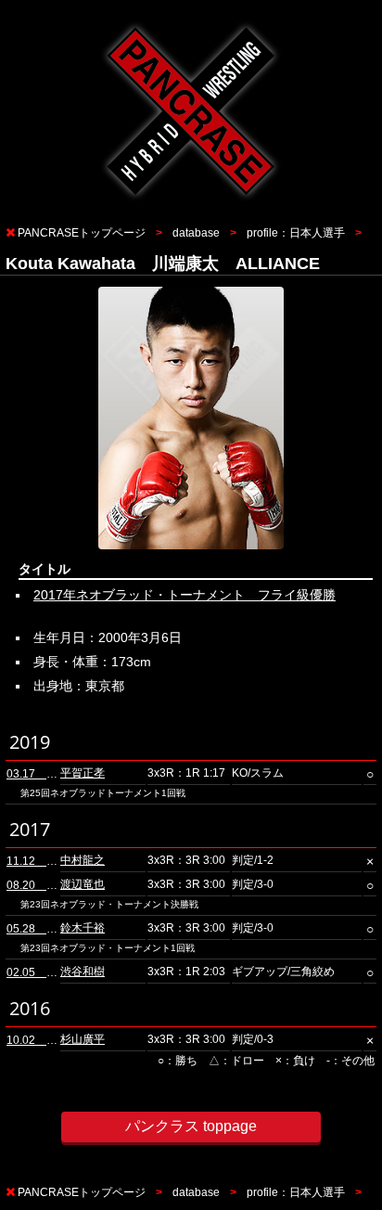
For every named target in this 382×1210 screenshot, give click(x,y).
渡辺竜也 (82, 884)
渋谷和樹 (82, 971)
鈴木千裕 (82, 927)
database (196, 232)
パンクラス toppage (191, 1126)
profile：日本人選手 (296, 232)
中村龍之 (82, 860)
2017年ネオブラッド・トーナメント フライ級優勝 (184, 594)
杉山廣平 (82, 1039)
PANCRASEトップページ (82, 232)
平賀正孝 (82, 772)
